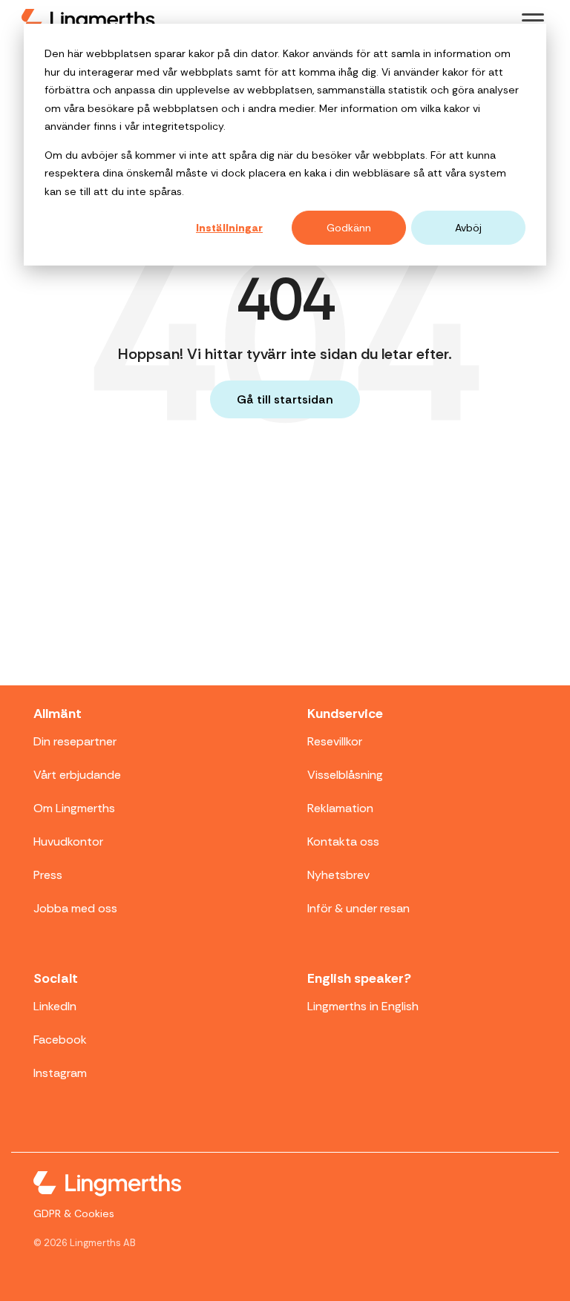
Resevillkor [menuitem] (334, 741)
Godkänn (349, 227)
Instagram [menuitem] (60, 1073)
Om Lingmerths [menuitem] (74, 808)
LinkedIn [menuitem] (54, 1006)
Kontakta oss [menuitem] (343, 841)
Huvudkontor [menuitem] (68, 841)
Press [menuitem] (47, 875)
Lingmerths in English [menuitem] (363, 1006)
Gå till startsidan (285, 399)
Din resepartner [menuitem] (75, 741)
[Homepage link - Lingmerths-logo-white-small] (107, 1186)
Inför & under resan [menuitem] (358, 908)
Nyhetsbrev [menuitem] (338, 875)
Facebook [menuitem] (60, 1039)
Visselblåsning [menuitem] (345, 775)
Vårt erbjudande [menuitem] (77, 775)
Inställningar (229, 227)
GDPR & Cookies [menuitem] (73, 1213)
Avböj (468, 227)
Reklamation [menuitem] (340, 808)
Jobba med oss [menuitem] (75, 908)
